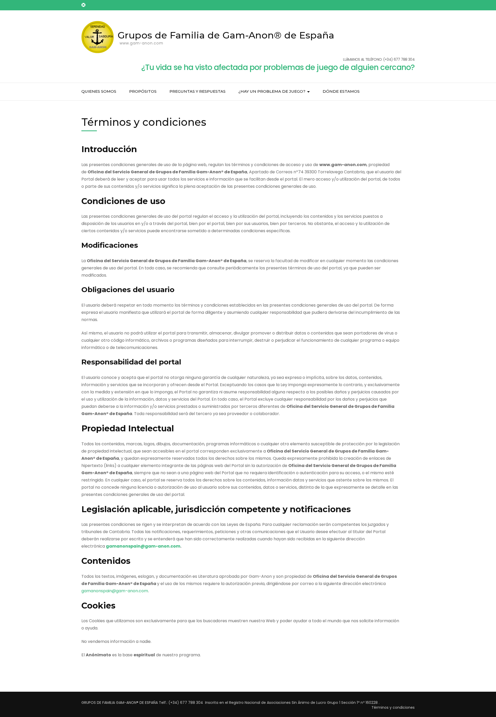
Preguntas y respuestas (197, 91)
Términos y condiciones (393, 707)
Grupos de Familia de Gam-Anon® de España (226, 35)
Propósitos (143, 91)
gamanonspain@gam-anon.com (143, 546)
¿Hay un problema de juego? (271, 91)
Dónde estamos (341, 91)
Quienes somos (98, 91)
